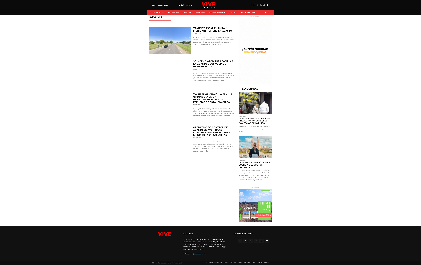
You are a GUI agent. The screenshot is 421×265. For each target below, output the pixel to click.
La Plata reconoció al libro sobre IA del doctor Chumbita (255, 165)
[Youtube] (267, 5)
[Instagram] (254, 5)
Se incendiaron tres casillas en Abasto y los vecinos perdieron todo (213, 64)
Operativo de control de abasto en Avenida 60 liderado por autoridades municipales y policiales (211, 131)
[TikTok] (257, 5)
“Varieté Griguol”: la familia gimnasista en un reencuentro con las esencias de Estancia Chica (212, 98)
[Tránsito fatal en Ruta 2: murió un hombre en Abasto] (170, 40)
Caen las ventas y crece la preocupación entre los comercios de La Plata (254, 120)
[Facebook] (251, 5)
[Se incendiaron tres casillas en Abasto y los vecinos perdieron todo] (170, 73)
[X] (260, 5)
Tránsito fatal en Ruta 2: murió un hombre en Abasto (212, 29)
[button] (266, 12)
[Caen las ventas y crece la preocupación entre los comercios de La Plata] (255, 103)
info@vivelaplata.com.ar (198, 254)
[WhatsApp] (264, 5)
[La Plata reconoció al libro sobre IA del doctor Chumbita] (255, 147)
